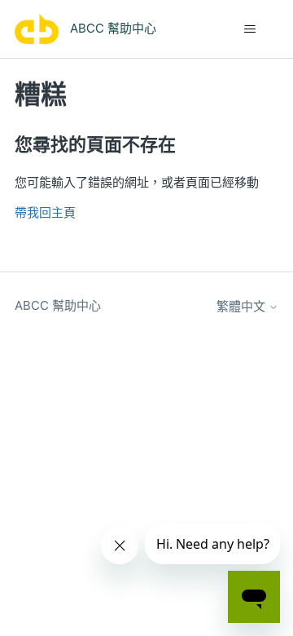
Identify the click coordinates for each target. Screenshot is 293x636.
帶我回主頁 (45, 212)
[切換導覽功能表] (249, 29)
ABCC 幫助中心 (58, 305)
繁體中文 (242, 306)
